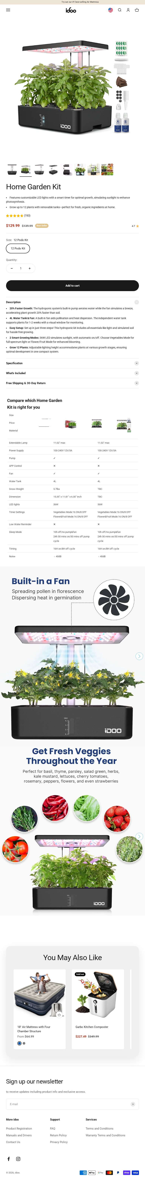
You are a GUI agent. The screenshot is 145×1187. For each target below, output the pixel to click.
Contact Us (13, 1142)
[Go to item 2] (26, 170)
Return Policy (58, 1135)
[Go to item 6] (80, 170)
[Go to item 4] (53, 170)
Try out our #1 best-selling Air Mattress (72, 2)
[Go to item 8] (107, 170)
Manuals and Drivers (19, 1135)
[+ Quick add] (59, 1014)
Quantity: (11, 260)
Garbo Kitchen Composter (92, 1027)
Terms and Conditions (99, 1128)
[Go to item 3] (39, 170)
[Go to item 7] (94, 170)
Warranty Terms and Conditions (105, 1135)
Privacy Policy (59, 1142)
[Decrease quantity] (11, 268)
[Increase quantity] (29, 268)
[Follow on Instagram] (18, 1158)
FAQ (52, 1128)
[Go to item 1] (12, 170)
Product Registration (19, 1128)
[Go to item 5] (66, 170)
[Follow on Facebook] (8, 1158)
